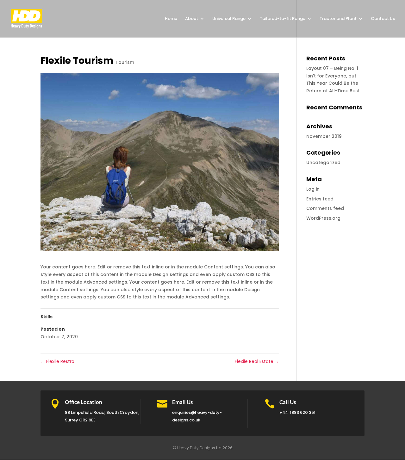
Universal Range (229, 18)
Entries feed (319, 199)
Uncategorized (323, 162)
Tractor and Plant (338, 18)
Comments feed (325, 208)
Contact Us (383, 18)
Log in (313, 189)
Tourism (124, 62)
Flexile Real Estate (257, 361)
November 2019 (324, 136)
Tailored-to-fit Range (282, 18)
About (191, 18)
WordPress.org (323, 218)
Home (171, 18)
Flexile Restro (57, 361)
